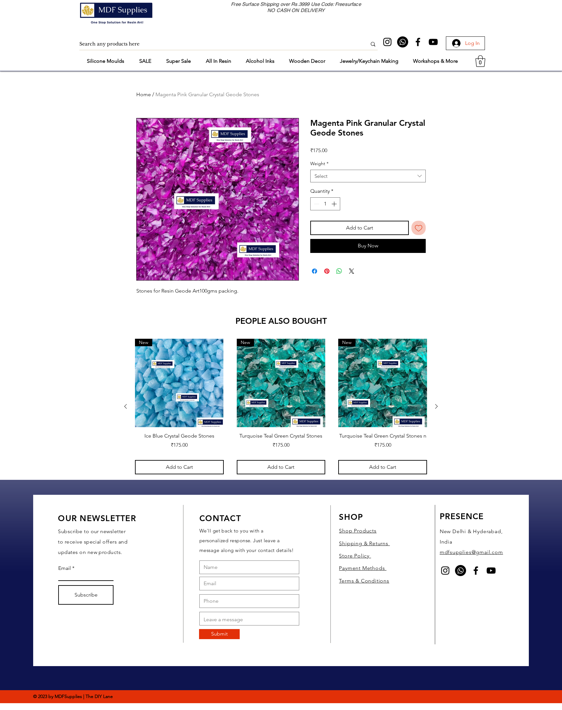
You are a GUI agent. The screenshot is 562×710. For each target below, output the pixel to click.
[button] (56, 656)
